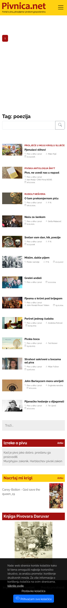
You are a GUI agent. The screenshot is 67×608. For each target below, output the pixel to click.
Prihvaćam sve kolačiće (36, 599)
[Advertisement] (33, 78)
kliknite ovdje (16, 585)
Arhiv (60, 443)
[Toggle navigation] (60, 8)
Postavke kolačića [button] (33, 591)
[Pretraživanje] (60, 125)
